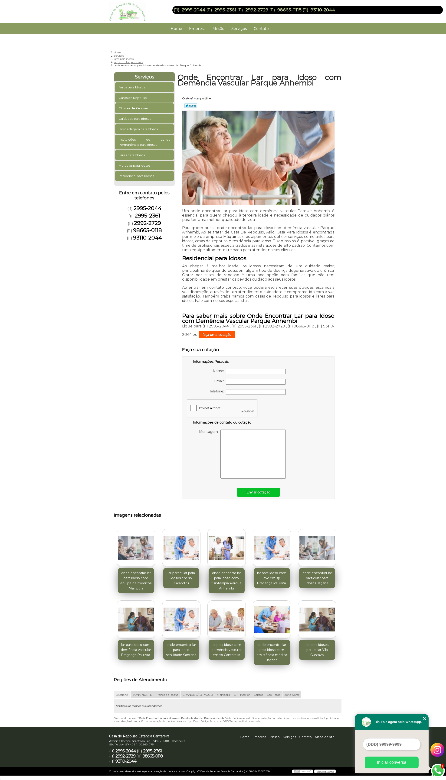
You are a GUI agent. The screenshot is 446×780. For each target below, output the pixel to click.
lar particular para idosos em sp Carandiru (181, 578)
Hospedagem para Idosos (138, 129)
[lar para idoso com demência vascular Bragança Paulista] (136, 619)
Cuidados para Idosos (135, 118)
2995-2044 (193, 10)
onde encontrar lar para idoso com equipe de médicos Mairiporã (135, 580)
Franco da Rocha (167, 694)
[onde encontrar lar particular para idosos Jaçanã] (317, 548)
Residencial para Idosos (136, 176)
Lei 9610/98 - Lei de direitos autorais (239, 721)
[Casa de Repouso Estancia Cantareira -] (136, 9)
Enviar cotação (258, 492)
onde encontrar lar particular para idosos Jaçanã (317, 578)
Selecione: (122, 694)
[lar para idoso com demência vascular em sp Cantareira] (226, 619)
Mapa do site (324, 737)
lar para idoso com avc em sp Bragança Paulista (272, 578)
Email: (220, 381)
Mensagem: (209, 432)
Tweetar (190, 105)
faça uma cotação (216, 335)
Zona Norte (291, 694)
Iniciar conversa (391, 762)
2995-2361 (225, 10)
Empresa (197, 28)
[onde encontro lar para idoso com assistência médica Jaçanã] (272, 619)
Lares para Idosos (132, 155)
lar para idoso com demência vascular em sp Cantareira (226, 650)
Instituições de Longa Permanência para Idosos (145, 142)
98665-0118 (289, 10)
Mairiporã (223, 694)
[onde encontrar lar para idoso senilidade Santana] (181, 619)
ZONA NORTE (142, 694)
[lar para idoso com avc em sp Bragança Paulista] (272, 548)
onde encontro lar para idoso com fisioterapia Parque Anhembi (226, 580)
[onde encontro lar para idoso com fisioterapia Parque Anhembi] (226, 548)
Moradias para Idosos (134, 165)
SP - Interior (242, 694)
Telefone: (217, 391)
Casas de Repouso (133, 98)
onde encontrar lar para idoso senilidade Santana (181, 650)
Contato (261, 28)
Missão (218, 28)
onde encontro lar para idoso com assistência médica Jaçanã (272, 652)
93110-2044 (323, 10)
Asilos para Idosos (132, 87)
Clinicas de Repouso (134, 108)
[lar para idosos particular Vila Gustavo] (317, 619)
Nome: (219, 371)
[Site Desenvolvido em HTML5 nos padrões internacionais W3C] (302, 771)
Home (176, 28)
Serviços (239, 28)
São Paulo (273, 694)
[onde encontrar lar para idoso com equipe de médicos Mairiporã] (136, 548)
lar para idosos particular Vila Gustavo (317, 650)
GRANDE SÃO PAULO (197, 694)
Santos (258, 694)
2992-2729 (256, 10)
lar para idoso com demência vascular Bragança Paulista (136, 650)
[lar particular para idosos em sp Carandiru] (181, 548)
